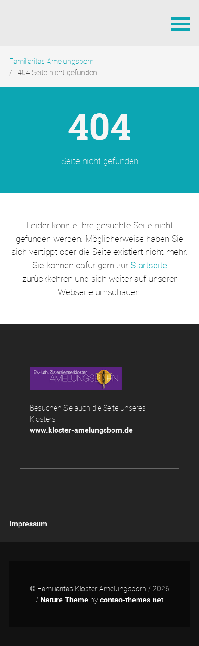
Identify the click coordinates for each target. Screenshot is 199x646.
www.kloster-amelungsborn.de (81, 430)
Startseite (149, 265)
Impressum (28, 524)
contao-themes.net (131, 600)
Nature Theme (64, 600)
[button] (180, 23)
